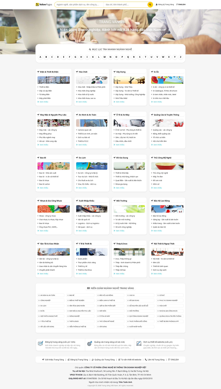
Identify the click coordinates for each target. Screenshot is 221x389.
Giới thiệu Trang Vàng (54, 359)
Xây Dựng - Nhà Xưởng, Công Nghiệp (130, 94)
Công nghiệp (45, 300)
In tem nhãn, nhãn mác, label (164, 94)
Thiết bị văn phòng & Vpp (169, 321)
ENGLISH (182, 4)
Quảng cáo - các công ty (162, 130)
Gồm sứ (156, 184)
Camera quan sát (84, 130)
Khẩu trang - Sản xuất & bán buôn (166, 223)
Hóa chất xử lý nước (86, 94)
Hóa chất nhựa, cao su (87, 98)
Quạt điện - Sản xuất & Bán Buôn (128, 180)
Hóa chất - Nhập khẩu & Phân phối (91, 87)
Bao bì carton (44, 184)
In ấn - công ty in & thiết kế (163, 87)
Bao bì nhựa (44, 180)
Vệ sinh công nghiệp (123, 227)
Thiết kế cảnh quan (160, 266)
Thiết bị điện (44, 87)
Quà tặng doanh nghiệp (138, 316)
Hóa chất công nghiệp (86, 91)
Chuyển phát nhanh (47, 270)
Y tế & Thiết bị (85, 243)
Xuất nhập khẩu (86, 200)
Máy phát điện (45, 98)
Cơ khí (161, 295)
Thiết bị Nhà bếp (121, 173)
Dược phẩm (82, 259)
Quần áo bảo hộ (159, 227)
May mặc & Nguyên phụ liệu (53, 115)
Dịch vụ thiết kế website (157, 342)
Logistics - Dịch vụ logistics (88, 223)
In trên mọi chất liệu (161, 98)
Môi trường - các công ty (125, 216)
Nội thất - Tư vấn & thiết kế (163, 259)
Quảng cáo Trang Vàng (105, 359)
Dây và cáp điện (45, 91)
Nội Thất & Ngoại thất (164, 243)
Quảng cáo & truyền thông (166, 115)
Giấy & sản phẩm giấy (107, 306)
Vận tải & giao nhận (49, 243)
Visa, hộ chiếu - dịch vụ (87, 184)
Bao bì (43, 157)
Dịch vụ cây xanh (159, 270)
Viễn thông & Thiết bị (77, 327)
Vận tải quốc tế (84, 219)
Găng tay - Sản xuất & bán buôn (165, 219)
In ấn (156, 72)
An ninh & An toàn (87, 115)
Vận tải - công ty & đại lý (48, 259)
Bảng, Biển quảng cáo (161, 133)
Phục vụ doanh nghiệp (168, 300)
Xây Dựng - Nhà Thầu (123, 87)
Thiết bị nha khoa (85, 270)
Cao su (132, 295)
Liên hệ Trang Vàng (156, 359)
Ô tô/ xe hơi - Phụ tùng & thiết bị (128, 130)
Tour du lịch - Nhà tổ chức (88, 176)
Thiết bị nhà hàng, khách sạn (126, 176)
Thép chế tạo (120, 270)
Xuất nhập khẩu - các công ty (89, 216)
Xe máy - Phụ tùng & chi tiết (126, 133)
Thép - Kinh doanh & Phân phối (127, 262)
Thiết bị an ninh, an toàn (87, 133)
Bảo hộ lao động (162, 200)
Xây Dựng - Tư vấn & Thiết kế (126, 91)
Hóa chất (83, 72)
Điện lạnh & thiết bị (107, 300)
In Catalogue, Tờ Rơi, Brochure (165, 91)
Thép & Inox (121, 243)
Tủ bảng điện (44, 94)
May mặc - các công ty (48, 130)
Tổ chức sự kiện (159, 137)
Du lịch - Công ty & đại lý (87, 173)
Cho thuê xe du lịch (85, 180)
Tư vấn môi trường (122, 219)
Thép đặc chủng (121, 266)
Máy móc (102, 311)
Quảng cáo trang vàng (109, 342)
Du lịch (82, 157)
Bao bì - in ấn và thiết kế (48, 176)
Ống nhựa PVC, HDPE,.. (48, 227)
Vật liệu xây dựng (47, 327)
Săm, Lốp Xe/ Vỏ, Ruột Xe (125, 137)
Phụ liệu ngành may (47, 137)
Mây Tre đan (158, 176)
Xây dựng (120, 72)
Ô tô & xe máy (122, 115)
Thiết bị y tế (82, 266)
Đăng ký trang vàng (60, 342)
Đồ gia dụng (122, 157)
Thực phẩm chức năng (87, 262)
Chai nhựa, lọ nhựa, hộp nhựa (51, 219)
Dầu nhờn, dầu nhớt (123, 141)
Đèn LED (156, 262)
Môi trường (121, 200)
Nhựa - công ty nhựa (47, 216)
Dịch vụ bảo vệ (84, 137)
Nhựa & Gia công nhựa (51, 200)
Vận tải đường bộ (46, 262)
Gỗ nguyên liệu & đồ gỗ (138, 306)
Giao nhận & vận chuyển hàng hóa (53, 266)
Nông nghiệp (74, 316)
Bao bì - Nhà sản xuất (47, 173)
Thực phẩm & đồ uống (138, 321)
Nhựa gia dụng (121, 184)
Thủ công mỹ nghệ (162, 157)
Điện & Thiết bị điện (49, 72)
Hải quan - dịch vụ (85, 227)
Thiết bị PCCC (83, 141)
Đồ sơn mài (157, 180)
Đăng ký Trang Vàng (166, 4)
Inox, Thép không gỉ (123, 259)
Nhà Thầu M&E (121, 98)
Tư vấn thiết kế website (131, 359)
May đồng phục (45, 133)
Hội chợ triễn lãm (160, 141)
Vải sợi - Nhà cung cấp (48, 141)
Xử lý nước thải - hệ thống (125, 223)
